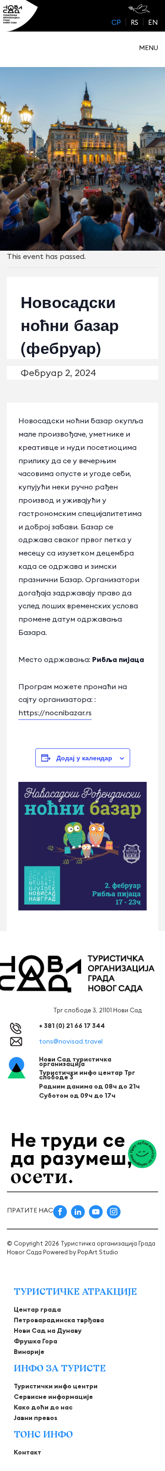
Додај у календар (84, 757)
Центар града (37, 1309)
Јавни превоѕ (35, 1418)
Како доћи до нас (43, 1407)
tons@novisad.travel (71, 1041)
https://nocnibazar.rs (55, 712)
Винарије (29, 1351)
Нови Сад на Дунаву (48, 1330)
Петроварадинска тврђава (59, 1320)
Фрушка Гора (35, 1341)
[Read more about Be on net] (140, 8)
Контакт (27, 1452)
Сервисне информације (53, 1396)
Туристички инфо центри (56, 1386)
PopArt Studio (97, 1252)
